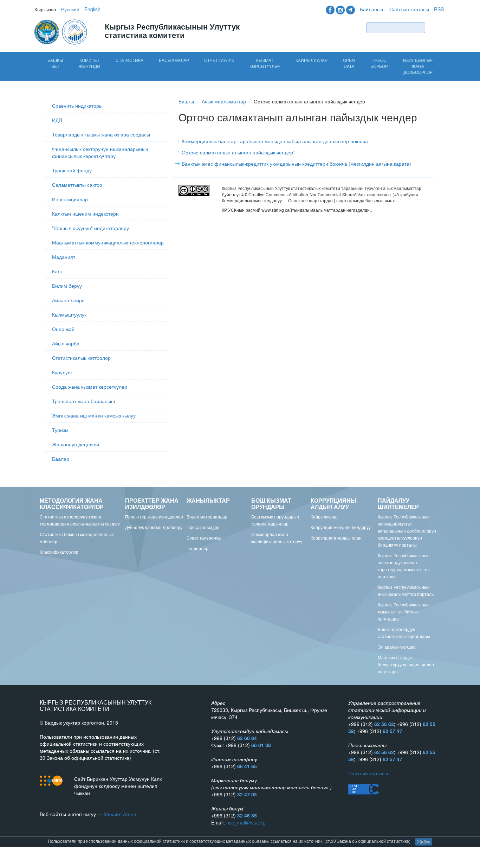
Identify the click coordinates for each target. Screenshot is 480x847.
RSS (439, 9)
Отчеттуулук (219, 60)
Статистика (129, 60)
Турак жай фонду (72, 170)
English (92, 9)
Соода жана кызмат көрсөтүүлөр (89, 386)
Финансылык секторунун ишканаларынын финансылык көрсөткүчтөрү (100, 152)
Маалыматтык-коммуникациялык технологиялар (108, 242)
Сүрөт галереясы (204, 538)
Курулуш (62, 372)
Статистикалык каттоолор (81, 357)
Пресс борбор (379, 63)
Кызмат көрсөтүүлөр (264, 63)
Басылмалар (174, 60)
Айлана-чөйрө (68, 300)
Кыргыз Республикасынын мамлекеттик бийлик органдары (404, 611)
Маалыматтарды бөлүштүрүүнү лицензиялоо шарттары (406, 664)
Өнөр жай (63, 328)
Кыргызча (45, 9)
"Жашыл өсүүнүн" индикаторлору (90, 227)
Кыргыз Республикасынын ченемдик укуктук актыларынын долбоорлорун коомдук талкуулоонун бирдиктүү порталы (407, 531)
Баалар (60, 458)
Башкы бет (55, 63)
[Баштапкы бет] (61, 31)
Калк (57, 271)
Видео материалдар (207, 517)
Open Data (349, 63)
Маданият (63, 256)
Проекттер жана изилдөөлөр (154, 517)
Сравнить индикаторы (77, 105)
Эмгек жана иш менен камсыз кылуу (94, 415)
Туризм (60, 429)
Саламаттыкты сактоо (77, 184)
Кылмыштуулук (69, 314)
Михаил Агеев (120, 813)
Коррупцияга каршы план (336, 538)
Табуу (436, 28)
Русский (70, 9)
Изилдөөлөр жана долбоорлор (418, 66)
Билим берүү (67, 285)
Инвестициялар (70, 199)
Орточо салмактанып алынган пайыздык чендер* (238, 152)
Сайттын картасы (409, 9)
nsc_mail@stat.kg (246, 822)
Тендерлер (197, 548)
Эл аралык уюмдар (397, 647)
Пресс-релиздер (203, 527)
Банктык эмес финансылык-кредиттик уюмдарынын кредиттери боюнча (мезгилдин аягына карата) (296, 163)
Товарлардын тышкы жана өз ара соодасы (101, 134)
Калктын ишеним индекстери (85, 213)
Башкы (186, 101)
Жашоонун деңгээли (75, 444)
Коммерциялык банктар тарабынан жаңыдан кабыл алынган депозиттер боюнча (275, 141)
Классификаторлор (59, 552)
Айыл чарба (65, 343)
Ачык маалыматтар (224, 101)
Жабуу (423, 842)
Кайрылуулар (311, 60)
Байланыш (372, 9)
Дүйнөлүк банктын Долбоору (153, 527)
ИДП (57, 119)
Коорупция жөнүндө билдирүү (341, 527)
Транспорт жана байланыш (83, 401)
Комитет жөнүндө (89, 63)
